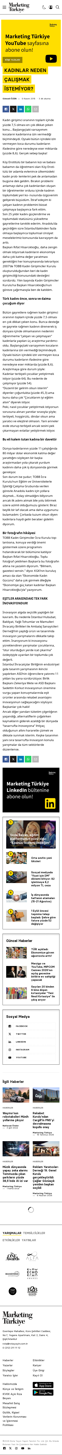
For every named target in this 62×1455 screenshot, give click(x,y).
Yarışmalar (12, 1233)
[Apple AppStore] (43, 1387)
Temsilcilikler (34, 1233)
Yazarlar (8, 1365)
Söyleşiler (8, 1370)
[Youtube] (23, 1448)
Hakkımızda (10, 1384)
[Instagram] (16, 1448)
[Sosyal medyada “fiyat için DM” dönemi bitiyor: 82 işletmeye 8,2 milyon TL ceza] (16, 877)
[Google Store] (43, 1394)
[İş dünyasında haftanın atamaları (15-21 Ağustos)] (16, 897)
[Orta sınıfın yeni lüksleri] (16, 858)
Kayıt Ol (38, 1375)
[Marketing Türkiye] (20, 7)
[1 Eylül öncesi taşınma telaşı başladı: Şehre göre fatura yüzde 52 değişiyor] (16, 916)
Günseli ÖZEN (10, 98)
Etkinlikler (11, 1240)
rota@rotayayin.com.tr (15, 1343)
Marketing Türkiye (42, 1132)
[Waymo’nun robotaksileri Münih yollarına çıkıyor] (16, 1095)
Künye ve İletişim (13, 1389)
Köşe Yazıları (12, 60)
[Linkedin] (29, 1448)
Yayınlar (29, 1240)
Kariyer (37, 1365)
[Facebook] (4, 1448)
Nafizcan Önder (11, 1125)
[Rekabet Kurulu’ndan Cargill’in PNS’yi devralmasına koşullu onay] (46, 1095)
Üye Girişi (38, 1370)
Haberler (8, 1108)
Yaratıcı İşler (10, 1375)
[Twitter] (10, 1448)
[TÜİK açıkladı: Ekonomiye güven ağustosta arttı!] (16, 953)
